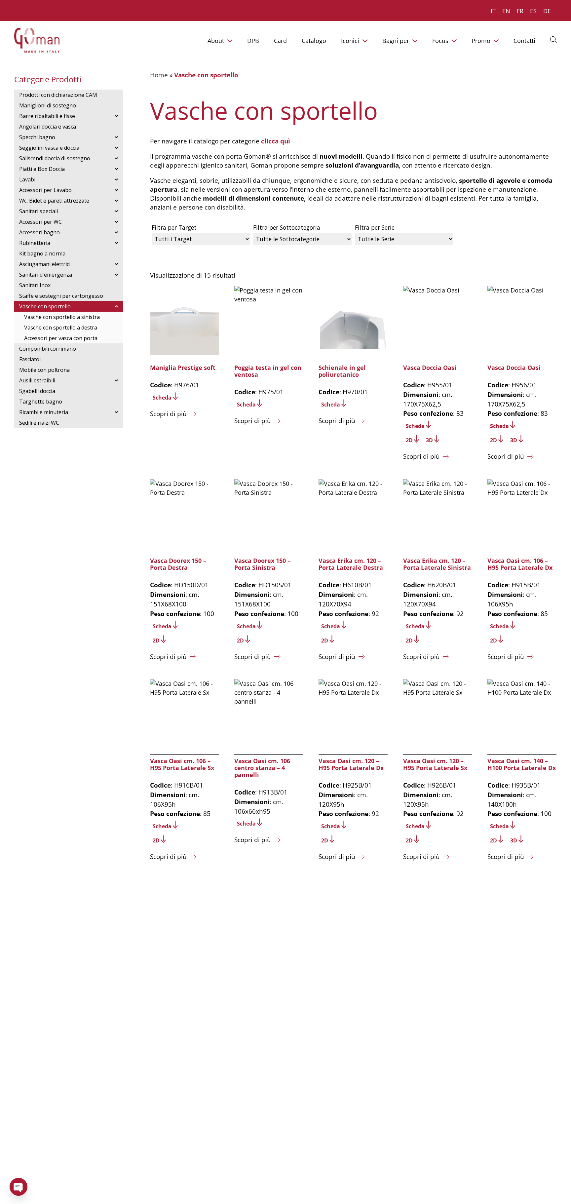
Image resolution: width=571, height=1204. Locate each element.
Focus (440, 41)
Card (280, 41)
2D (409, 440)
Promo (481, 41)
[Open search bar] (553, 39)
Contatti (524, 41)
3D (429, 440)
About (216, 41)
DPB (253, 41)
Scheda (162, 397)
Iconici (350, 41)
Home (159, 74)
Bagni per (395, 41)
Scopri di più (168, 413)
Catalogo (314, 41)
